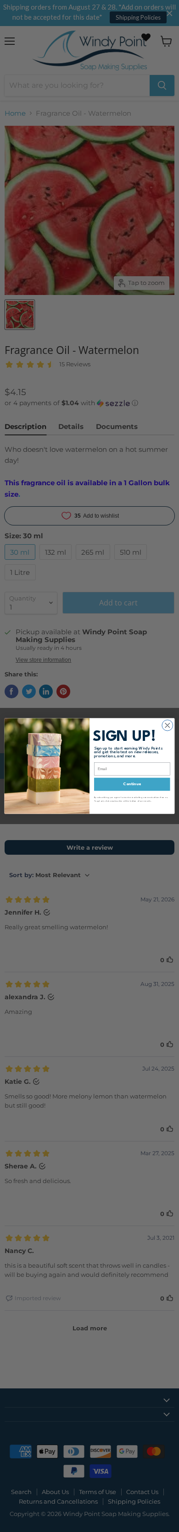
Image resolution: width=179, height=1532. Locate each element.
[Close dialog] (167, 725)
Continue (132, 784)
